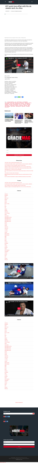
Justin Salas (28, 104)
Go (33, 413)
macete (6, 232)
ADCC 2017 (6, 198)
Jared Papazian (15, 104)
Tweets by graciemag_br (19, 402)
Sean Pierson (13, 106)
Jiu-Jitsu (20, 104)
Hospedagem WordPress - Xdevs (19, 459)
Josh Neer (24, 104)
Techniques (6, 251)
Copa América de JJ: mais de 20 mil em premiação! (13, 169)
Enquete (6, 210)
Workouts (6, 259)
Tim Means (28, 106)
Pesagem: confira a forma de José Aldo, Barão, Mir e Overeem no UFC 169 (29, 121)
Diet (5, 207)
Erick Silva (22, 103)
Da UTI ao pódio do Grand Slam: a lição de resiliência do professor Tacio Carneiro (18, 176)
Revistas (6, 247)
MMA (29, 105)
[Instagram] (5, 416)
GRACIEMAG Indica (8, 218)
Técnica (6, 252)
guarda (6, 222)
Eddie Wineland (17, 103)
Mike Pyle (25, 105)
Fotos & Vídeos (7, 213)
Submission (23, 106)
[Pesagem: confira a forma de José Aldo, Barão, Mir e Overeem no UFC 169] (28, 116)
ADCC (6, 196)
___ (5, 192)
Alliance (6, 199)
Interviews (6, 226)
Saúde (6, 248)
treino (5, 255)
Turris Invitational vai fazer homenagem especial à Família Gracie (15, 165)
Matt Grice (17, 105)
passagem (6, 243)
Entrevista (6, 211)
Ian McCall (6, 104)
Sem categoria (7, 250)
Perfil (5, 244)
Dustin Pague (12, 103)
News (6, 239)
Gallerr (6, 214)
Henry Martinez (27, 103)
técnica (6, 254)
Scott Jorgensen (7, 106)
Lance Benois (7, 105)
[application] (19, 271)
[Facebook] (7, 416)
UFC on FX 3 (7, 107)
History (6, 224)
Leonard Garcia (12, 105)
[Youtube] (4, 416)
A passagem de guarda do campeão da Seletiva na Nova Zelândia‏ (9, 120)
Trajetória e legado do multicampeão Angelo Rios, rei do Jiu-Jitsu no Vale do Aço (18, 166)
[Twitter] (9, 416)
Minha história (7, 233)
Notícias (6, 241)
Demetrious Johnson (28, 102)
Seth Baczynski (18, 106)
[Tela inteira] (32, 278)
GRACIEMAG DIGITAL (8, 217)
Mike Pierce (21, 105)
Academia (6, 195)
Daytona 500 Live (3, 462)
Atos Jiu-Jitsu (7, 203)
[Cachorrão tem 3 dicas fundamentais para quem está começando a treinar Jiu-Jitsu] (19, 116)
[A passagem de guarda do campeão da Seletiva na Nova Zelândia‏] (9, 115)
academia (6, 194)
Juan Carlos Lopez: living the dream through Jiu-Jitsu (13, 162)
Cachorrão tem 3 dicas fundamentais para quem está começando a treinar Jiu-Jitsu (19, 121)
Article (6, 200)
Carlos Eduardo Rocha (8, 102)
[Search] (32, 2)
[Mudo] (30, 278)
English (6, 209)
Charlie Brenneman (16, 102)
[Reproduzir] (5, 278)
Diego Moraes (7, 103)
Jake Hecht (11, 104)
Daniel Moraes (21, 102)
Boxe (5, 206)
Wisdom (6, 258)
